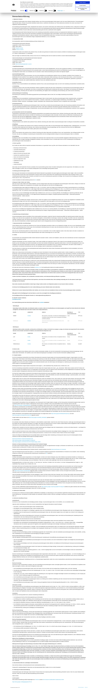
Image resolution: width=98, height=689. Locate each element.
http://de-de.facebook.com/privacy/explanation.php (22, 438)
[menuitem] (81, 687)
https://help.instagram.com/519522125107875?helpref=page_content (26, 441)
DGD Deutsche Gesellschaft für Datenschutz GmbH (53, 679)
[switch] (36, 10)
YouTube (29, 336)
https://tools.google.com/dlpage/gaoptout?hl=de (22, 681)
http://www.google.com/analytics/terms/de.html (21, 415)
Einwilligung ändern (16, 299)
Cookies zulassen (82, 2)
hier (35, 179)
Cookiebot (41, 302)
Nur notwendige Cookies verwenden (82, 9)
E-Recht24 (37, 679)
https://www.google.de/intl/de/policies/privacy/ (60, 413)
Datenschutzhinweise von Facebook (58, 449)
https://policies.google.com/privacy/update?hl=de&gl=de (23, 440)
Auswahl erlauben (82, 5)
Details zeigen (60, 10)
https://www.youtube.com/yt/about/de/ (22, 470)
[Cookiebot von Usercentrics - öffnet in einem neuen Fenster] (13, 10)
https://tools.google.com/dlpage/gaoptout (22, 405)
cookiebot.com (38, 267)
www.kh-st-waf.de (19, 49)
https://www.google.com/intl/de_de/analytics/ (38, 417)
